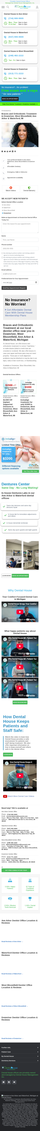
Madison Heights (33, 1112)
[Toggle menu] (3, 7)
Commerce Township (30, 1109)
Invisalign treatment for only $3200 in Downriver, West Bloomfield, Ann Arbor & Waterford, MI (28, 406)
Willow (8, 1124)
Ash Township (32, 1125)
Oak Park (19, 1114)
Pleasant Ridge (6, 1115)
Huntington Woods (7, 1112)
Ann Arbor (7, 205)
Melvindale (30, 1124)
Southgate (11, 1119)
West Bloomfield (9, 210)
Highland (30, 1111)
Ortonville (31, 1114)
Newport (18, 1124)
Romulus (23, 1124)
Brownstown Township (10, 1118)
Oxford (36, 1114)
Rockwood (18, 1121)
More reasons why (20, 702)
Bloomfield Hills (7, 1109)
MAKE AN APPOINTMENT (20, 575)
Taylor (20, 1122)
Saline (30, 1107)
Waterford (7, 207)
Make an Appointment (10, 99)
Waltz (4, 1124)
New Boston (33, 1122)
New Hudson (9, 1114)
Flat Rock (23, 1119)
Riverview (32, 1118)
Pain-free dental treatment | (20, 104)
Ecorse (35, 1124)
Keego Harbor (17, 1112)
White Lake (22, 1117)
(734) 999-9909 (15, 18)
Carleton (12, 1124)
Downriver (7, 213)
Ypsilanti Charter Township (10, 1108)
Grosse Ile (35, 1119)
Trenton (27, 1118)
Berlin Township (23, 1125)
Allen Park (15, 1122)
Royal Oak (25, 1115)
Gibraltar (29, 1119)
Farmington (12, 1111)
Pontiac (13, 1115)
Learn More (6, 575)
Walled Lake (5, 1117)
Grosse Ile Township (8, 1121)
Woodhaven (34, 1117)
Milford (3, 1114)
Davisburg (6, 1111)
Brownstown (20, 1118)
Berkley (27, 1108)
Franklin (18, 1111)
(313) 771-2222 (15, 73)
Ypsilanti (35, 1107)
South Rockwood (7, 1122)
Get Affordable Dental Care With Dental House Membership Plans (19, 312)
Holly (35, 1111)
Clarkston (15, 1109)
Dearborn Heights (9, 1125)
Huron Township (25, 1121)
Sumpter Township (20, 1126)
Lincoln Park (26, 1122)
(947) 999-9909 (15, 37)
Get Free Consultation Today (16, 870)
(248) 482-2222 (15, 55)
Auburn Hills (21, 1108)
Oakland (25, 1114)
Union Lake (35, 1115)
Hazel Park (24, 1111)
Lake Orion (24, 1112)
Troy (30, 1115)
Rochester (18, 1115)
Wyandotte (34, 1121)
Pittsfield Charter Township (20, 1107)
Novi (15, 1114)
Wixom (28, 1117)
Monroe (16, 1125)
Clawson (21, 1109)
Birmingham (33, 1108)
